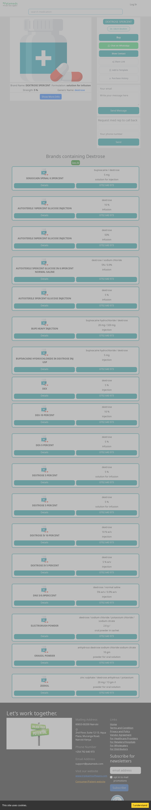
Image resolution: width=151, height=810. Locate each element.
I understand (140, 805)
